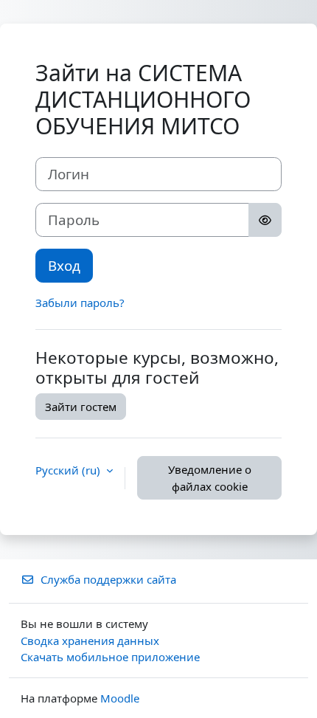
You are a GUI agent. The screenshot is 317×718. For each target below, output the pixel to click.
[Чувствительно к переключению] (265, 220)
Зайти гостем (80, 406)
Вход (64, 265)
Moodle (119, 698)
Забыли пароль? (80, 302)
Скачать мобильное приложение (110, 656)
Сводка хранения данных (90, 640)
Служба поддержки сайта (108, 579)
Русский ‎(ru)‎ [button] (69, 470)
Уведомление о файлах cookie (209, 478)
